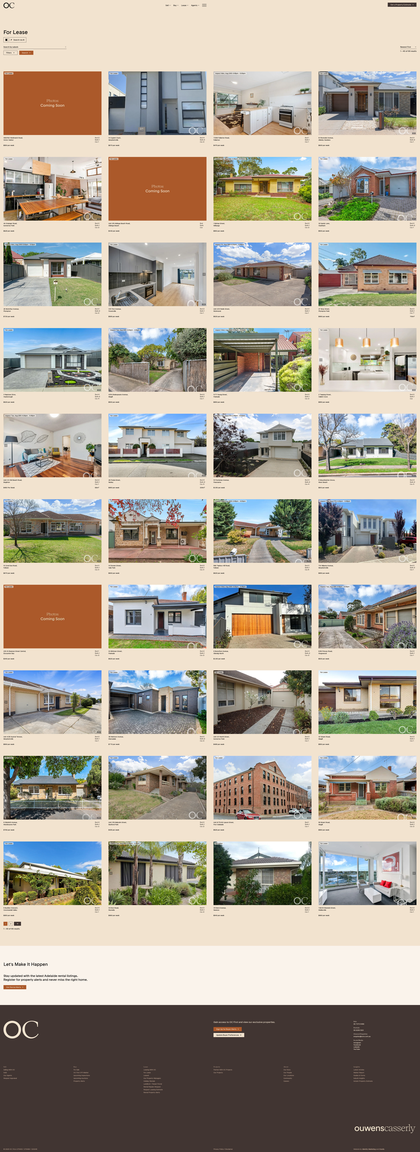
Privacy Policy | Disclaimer (223, 1149)
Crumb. (382, 1149)
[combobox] (35, 47)
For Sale (76, 1070)
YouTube (357, 1049)
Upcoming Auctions (81, 1078)
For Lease (147, 1073)
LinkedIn (357, 1047)
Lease (183, 5)
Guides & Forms (359, 1075)
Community (288, 1078)
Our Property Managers (152, 1078)
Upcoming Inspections (82, 1075)
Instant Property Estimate (363, 1081)
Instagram (357, 1043)
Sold (5, 1073)
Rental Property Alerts (152, 1092)
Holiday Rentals (149, 1081)
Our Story (287, 1070)
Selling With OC (9, 1070)
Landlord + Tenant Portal (153, 1084)
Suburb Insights (359, 1078)
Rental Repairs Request (152, 1087)
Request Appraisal (10, 1078)
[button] (110, 103)
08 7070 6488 (359, 1024)
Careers (286, 1081)
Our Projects (218, 1073)
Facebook (357, 1045)
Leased (146, 1075)
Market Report (359, 1073)
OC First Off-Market (81, 1073)
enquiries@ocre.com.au (362, 1036)
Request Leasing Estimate (153, 1090)
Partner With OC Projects (223, 1070)
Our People (288, 1073)
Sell (167, 5)
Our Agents (8, 1075)
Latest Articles (359, 1070)
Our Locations (289, 1075)
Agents (194, 5)
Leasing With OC (150, 1070)
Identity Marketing (369, 1149)
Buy (175, 5)
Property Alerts (79, 1081)
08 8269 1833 (359, 1030)
